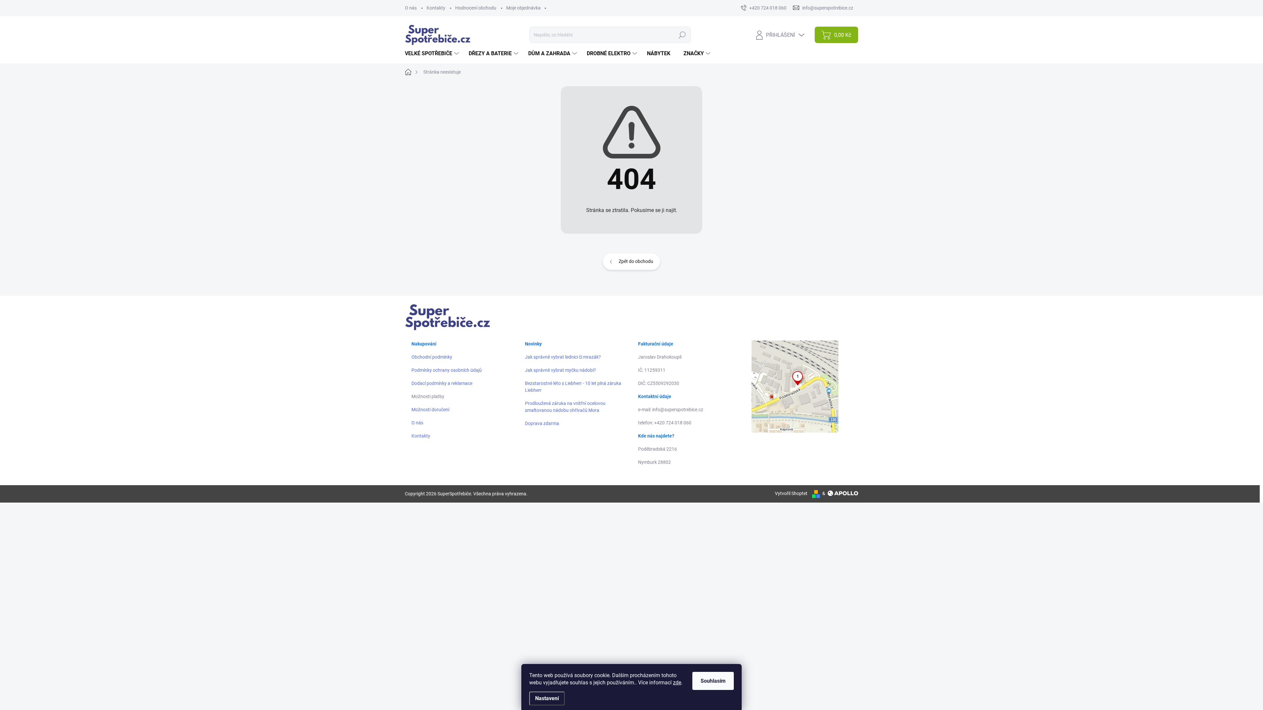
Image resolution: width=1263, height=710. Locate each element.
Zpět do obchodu (636, 261)
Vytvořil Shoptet (791, 493)
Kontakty (436, 8)
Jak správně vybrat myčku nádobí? (560, 370)
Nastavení (547, 698)
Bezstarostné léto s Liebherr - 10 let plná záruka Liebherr (573, 387)
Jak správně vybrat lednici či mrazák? (563, 357)
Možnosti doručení (430, 409)
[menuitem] (432, 53)
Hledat (682, 34)
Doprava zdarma (542, 423)
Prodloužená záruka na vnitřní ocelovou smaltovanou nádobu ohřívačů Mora (565, 407)
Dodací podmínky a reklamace (441, 383)
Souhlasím (713, 681)
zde (677, 682)
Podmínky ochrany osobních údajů (446, 370)
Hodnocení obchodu (475, 8)
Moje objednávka (523, 8)
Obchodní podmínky (431, 357)
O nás (411, 8)
